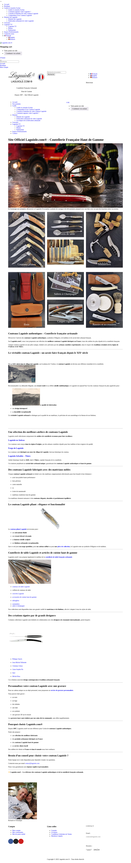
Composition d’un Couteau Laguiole (20, 15)
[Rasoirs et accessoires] (104, 327)
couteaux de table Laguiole (21, 587)
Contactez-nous (9, 34)
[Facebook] (10, 841)
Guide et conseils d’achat (12, 8)
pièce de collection (63, 546)
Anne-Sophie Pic (17, 669)
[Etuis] (26, 327)
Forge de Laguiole (15, 448)
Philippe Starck (17, 659)
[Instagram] (15, 841)
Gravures (7, 23)
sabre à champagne (18, 606)
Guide (14, 106)
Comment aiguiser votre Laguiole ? (19, 12)
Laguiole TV (8, 24)
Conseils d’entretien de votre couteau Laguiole (23, 13)
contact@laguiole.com (32, 763)
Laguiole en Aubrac (16, 440)
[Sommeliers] (104, 267)
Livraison (54, 832)
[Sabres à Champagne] (65, 296)
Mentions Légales (57, 836)
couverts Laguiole (18, 593)
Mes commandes (17, 832)
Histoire (14, 115)
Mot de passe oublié (18, 834)
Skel (13, 673)
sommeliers (16, 604)
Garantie (54, 830)
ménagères (15, 600)
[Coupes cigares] (65, 324)
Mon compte (16, 830)
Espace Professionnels (11, 32)
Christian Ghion (17, 666)
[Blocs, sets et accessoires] (65, 264)
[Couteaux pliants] (26, 267)
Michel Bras (16, 676)
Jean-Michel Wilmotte (19, 662)
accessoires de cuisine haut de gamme (24, 597)
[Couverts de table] (65, 236)
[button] (2, 58)
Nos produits (16, 104)
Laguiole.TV (16, 124)
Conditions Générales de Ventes (61, 834)
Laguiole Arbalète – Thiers (19, 456)
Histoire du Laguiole (10, 17)
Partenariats (12, 30)
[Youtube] (21, 841)
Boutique (7, 6)
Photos (10, 28)
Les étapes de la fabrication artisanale (28, 120)
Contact (14, 133)
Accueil (6, 4)
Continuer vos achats (13, 53)
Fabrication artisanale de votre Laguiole (21, 21)
